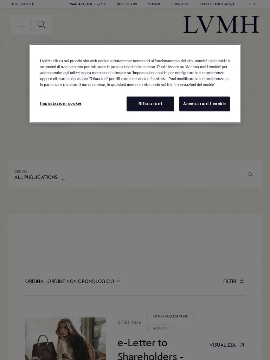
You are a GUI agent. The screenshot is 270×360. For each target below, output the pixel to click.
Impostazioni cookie (61, 103)
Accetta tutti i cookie (204, 103)
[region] (135, 83)
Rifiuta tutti (150, 103)
